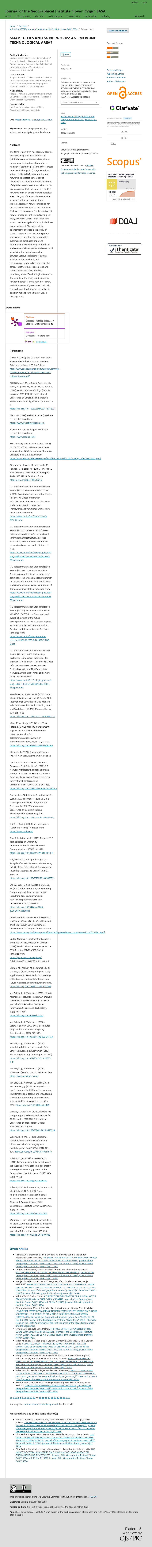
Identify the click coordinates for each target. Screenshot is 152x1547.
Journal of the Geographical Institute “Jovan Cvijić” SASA (55, 11)
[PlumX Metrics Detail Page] (15, 322)
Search (141, 16)
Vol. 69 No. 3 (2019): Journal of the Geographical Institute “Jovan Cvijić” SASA (43, 29)
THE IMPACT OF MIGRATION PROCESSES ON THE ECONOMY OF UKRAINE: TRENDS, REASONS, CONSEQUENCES (55, 1437)
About (38, 16)
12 (34, 1397)
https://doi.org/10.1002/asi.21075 (26, 1015)
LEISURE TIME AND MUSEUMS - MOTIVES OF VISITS (50, 1385)
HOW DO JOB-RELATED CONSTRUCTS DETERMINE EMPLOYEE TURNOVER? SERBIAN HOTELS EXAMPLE (54, 1360)
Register (134, 2)
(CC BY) (93, 1496)
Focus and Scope (115, 70)
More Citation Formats (73, 102)
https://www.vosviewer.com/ (24, 1076)
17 (49, 1397)
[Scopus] (124, 167)
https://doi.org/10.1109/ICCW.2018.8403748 (32, 817)
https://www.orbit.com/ (21, 831)
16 (46, 1397)
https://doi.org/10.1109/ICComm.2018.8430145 (33, 788)
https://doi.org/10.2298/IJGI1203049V (28, 1180)
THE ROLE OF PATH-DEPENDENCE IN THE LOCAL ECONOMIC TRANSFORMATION (53, 1330)
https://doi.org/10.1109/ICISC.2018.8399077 (32, 878)
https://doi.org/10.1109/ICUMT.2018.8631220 (32, 716)
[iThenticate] (124, 253)
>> (68, 1397)
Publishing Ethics (115, 73)
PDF (67, 54)
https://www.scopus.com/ (22, 436)
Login (144, 2)
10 (28, 1397)
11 (31, 1397)
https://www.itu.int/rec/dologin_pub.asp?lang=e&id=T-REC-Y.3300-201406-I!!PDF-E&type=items (30, 556)
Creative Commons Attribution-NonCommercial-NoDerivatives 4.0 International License (78, 169)
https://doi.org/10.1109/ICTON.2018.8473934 (32, 1130)
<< (11, 1397)
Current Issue (73, 16)
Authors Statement (116, 81)
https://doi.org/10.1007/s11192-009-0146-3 (31, 1036)
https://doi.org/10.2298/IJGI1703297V (28, 1213)
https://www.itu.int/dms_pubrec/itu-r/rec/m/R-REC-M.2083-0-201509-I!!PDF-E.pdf (30, 640)
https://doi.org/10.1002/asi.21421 (32, 1105)
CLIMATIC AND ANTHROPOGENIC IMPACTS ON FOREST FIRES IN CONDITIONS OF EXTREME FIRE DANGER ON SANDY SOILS (51, 1345)
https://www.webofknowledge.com (27, 422)
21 (61, 1397)
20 (58, 1397)
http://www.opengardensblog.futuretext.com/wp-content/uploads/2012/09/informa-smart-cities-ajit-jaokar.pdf (35, 372)
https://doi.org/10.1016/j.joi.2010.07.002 (30, 1234)
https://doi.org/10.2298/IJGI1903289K (33, 119)
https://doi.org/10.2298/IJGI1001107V (33, 1151)
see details (41, 341)
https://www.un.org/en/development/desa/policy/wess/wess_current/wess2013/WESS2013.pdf (57, 932)
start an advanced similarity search (40, 1404)
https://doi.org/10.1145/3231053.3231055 (30, 986)
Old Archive (54, 16)
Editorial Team (23, 16)
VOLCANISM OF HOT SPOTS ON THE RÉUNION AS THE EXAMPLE (47, 1272)
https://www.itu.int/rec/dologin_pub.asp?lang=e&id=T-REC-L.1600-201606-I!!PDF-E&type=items (30, 684)
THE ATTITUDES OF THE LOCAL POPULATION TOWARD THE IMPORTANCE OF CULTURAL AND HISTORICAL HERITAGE (56, 1373)
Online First (91, 16)
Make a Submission (118, 30)
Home (8, 16)
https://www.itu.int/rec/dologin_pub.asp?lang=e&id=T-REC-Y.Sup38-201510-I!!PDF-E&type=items (30, 596)
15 (43, 1397)
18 (52, 1397)
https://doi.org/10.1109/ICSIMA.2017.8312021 (33, 408)
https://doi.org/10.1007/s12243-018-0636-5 (31, 745)
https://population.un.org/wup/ (26, 957)
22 (64, 1397)
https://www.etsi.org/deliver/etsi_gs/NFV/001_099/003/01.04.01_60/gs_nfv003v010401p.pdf (55, 458)
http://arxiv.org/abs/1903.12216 (26, 479)
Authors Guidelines (116, 77)
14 (40, 1397)
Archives (22, 26)
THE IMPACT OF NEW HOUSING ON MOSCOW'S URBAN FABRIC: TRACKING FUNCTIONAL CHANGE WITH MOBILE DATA (56, 1259)
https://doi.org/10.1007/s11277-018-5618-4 (31, 852)
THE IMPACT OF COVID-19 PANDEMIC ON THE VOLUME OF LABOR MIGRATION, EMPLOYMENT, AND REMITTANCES (55, 1452)
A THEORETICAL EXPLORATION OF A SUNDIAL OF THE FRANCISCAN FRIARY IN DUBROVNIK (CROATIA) (56, 1298)
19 (55, 1397)
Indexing (105, 16)
